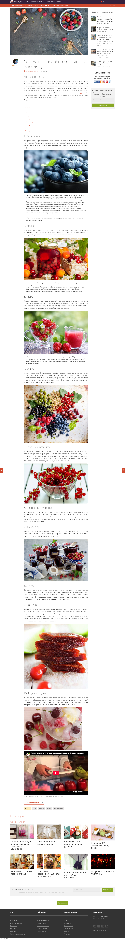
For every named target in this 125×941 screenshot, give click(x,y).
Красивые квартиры (22, 5)
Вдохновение (64, 5)
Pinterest (67, 934)
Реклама (13, 931)
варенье (49, 808)
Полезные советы (43, 5)
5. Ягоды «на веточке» (32, 116)
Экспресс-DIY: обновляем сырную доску (101, 845)
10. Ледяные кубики (31, 131)
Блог (27, 1)
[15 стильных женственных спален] (1, 470)
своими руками (58, 808)
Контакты (13, 928)
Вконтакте (67, 923)
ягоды (34, 808)
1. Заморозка (29, 104)
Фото (48, 1)
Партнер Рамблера (99, 930)
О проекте (13, 920)
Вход (104, 1)
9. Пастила (28, 128)
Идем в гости (33, 5)
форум (80, 93)
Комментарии (62, 903)
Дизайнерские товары (38, 1)
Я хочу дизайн (56, 1)
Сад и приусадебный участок (32, 71)
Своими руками (55, 5)
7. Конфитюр (29, 122)
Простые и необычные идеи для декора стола (48, 874)
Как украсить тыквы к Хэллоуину (102, 872)
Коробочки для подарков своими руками (73, 844)
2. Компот (28, 107)
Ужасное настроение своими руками (21, 872)
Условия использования (18, 934)
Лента (13, 5)
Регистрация (111, 1)
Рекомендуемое (18, 816)
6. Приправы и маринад (32, 119)
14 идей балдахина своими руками (47, 842)
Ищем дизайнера (16, 923)
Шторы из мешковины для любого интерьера (76, 875)
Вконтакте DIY (68, 926)
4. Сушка (27, 113)
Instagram (67, 931)
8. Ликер (27, 125)
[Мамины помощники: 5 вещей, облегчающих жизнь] (123, 470)
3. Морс (27, 110)
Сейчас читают (17, 822)
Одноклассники (69, 928)
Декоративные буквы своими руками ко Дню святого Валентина (22, 845)
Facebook (67, 920)
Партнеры (13, 926)
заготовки (41, 808)
